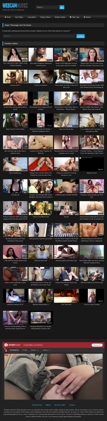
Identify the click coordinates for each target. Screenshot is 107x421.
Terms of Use (37, 405)
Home (9, 17)
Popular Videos (45, 17)
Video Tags (75, 17)
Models (88, 17)
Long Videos (32, 17)
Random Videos (60, 17)
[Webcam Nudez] (17, 6)
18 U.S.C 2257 (59, 405)
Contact (72, 405)
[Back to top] (100, 415)
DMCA (48, 405)
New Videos (19, 17)
